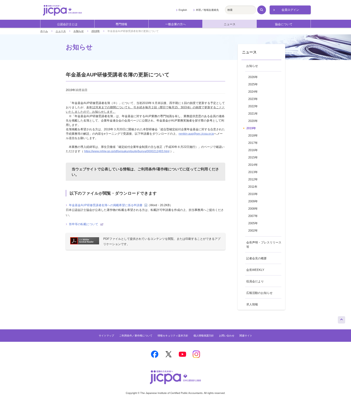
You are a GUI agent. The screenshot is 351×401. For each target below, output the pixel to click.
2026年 (253, 77)
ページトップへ (341, 319)
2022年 (253, 106)
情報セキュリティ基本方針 (173, 335)
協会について (283, 24)
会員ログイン (290, 9)
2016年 (253, 150)
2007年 (253, 215)
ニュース (229, 24)
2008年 (253, 208)
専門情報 (121, 24)
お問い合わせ (226, 335)
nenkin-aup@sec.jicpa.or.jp (196, 133)
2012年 (253, 179)
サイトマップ (106, 335)
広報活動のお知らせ (259, 292)
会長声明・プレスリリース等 (263, 244)
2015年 (253, 157)
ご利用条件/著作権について (159, 169)
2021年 (253, 113)
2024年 (253, 91)
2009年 (253, 201)
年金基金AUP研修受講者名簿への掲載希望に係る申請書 (105, 205)
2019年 (95, 31)
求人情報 (252, 304)
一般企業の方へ (175, 24)
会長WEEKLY (255, 269)
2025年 (253, 84)
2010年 (253, 194)
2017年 (253, 142)
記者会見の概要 (256, 258)
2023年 (253, 99)
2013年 (253, 172)
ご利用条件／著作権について (135, 335)
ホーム (44, 31)
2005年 (253, 223)
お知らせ (78, 31)
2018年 (253, 135)
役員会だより (255, 281)
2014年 (253, 164)
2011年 (252, 186)
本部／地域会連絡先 (207, 9)
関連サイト (245, 335)
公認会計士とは (67, 24)
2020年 (253, 120)
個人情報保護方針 (203, 335)
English (183, 9)
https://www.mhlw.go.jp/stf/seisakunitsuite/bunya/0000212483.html (126, 151)
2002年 (253, 230)
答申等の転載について (83, 224)
